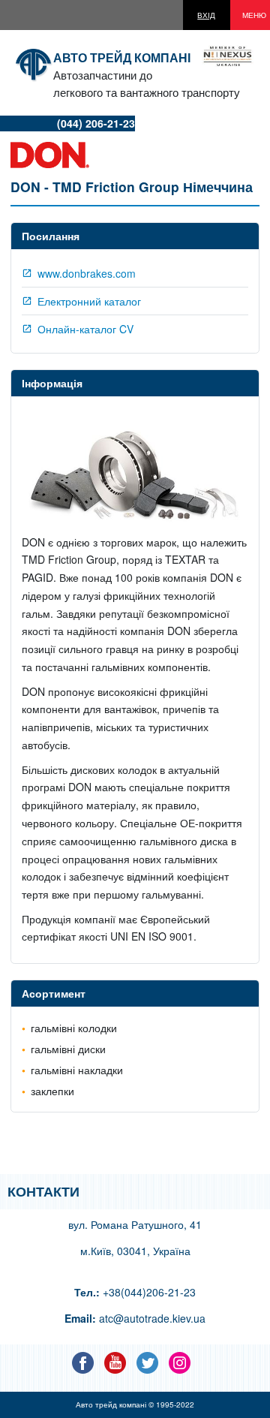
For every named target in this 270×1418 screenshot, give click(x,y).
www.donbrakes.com (87, 273)
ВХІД (206, 15)
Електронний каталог (89, 301)
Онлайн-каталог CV (86, 328)
